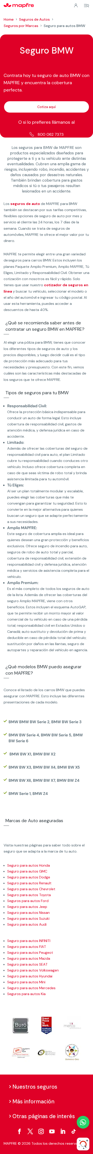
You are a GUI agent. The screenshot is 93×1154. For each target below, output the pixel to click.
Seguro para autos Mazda (28, 958)
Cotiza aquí (46, 107)
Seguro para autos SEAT (27, 964)
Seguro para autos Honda (28, 865)
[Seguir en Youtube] (52, 1131)
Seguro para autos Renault (29, 883)
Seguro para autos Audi (26, 924)
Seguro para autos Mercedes (31, 988)
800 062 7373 (51, 134)
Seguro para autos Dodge (28, 877)
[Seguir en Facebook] (19, 1131)
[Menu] (86, 5)
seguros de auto (25, 203)
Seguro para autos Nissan (28, 912)
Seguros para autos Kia (26, 993)
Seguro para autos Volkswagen (33, 970)
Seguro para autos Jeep (27, 906)
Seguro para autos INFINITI (28, 940)
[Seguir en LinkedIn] (62, 1131)
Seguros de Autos (34, 19)
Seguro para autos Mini (26, 982)
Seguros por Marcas (21, 25)
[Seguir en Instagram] (41, 1131)
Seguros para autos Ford (28, 900)
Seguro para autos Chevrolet (31, 889)
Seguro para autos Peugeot (30, 952)
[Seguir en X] (30, 1131)
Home (9, 19)
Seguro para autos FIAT (26, 946)
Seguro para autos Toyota (29, 895)
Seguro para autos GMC (27, 871)
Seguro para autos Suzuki (28, 918)
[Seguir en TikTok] (73, 1131)
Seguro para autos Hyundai (29, 976)
